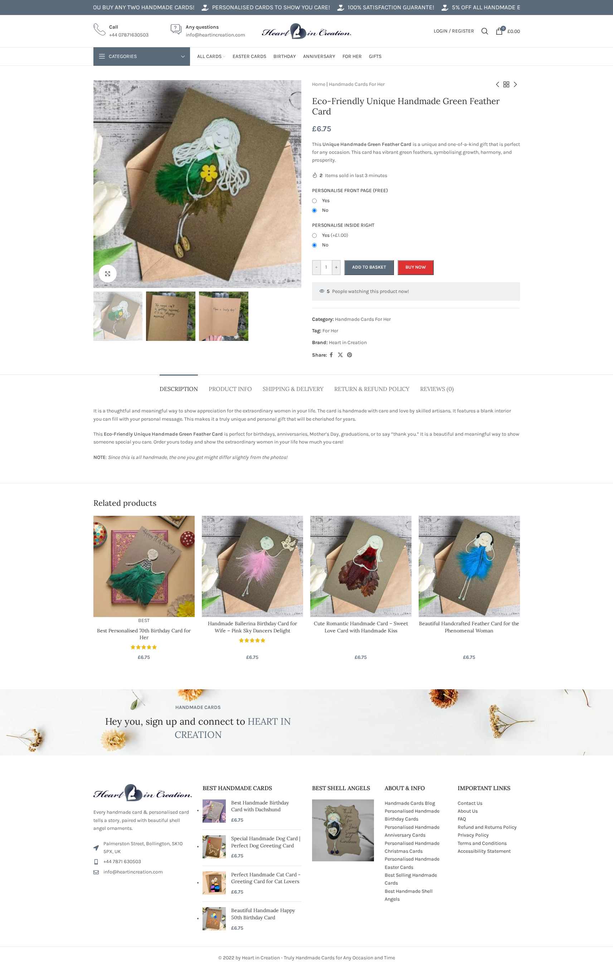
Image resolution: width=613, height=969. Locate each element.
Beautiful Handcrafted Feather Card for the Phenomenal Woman (469, 627)
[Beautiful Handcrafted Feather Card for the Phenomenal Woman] (469, 566)
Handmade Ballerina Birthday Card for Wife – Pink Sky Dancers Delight (252, 627)
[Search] (485, 31)
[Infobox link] (121, 31)
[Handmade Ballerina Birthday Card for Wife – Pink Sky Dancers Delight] (252, 566)
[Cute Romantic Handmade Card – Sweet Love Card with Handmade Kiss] (361, 566)
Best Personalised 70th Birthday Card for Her (144, 634)
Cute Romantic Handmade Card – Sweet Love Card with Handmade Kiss (361, 627)
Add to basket (369, 267)
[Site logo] (306, 31)
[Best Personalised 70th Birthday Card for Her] (144, 566)
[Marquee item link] (245, 7)
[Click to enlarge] (108, 274)
